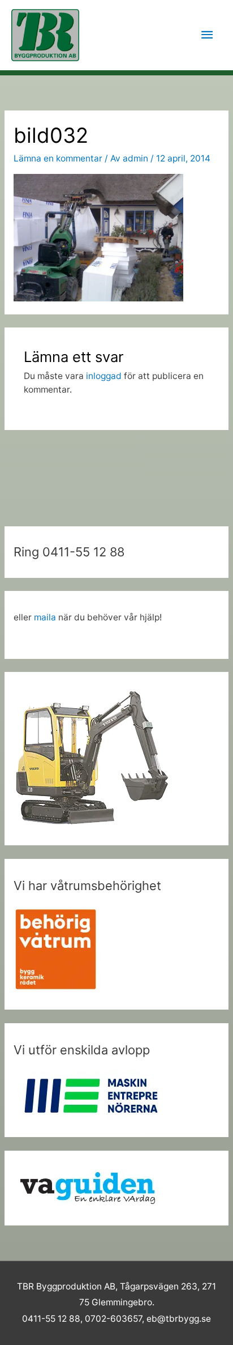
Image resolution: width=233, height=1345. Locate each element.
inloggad (104, 376)
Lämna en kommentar (58, 158)
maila (45, 617)
